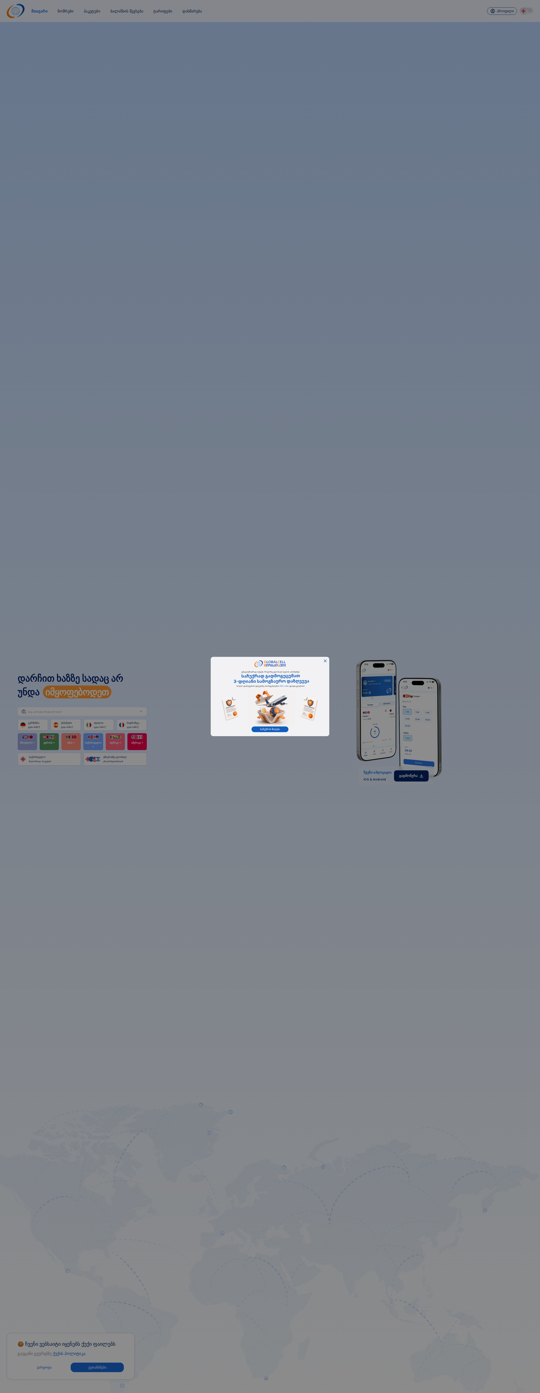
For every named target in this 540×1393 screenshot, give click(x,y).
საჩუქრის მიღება (270, 729)
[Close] (325, 660)
